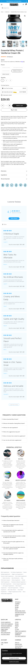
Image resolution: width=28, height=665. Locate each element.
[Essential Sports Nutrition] (14, 4)
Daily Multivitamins (16, 578)
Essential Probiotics (5, 627)
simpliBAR (17, 603)
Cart (2, 644)
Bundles (17, 607)
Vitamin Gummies (6, 578)
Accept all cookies (14, 658)
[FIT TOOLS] (7, 495)
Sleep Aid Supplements (13, 587)
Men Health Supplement (20, 636)
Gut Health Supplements (6, 584)
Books (16, 627)
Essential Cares (18, 644)
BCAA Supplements (5, 572)
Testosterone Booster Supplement (18, 582)
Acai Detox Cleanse (5, 634)
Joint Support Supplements (8, 585)
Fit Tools (17, 629)
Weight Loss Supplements (17, 574)
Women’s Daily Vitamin (20, 610)
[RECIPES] (21, 453)
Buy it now (14, 110)
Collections (7, 11)
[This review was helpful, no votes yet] (20, 244)
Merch (16, 609)
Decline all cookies (14, 661)
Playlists (17, 625)
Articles (16, 622)
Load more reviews (14, 404)
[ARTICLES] (7, 453)
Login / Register (4, 642)
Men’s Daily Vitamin (12, 589)
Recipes (17, 624)
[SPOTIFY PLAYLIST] (21, 475)
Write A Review (14, 218)
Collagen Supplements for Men (14, 591)
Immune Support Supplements (19, 584)
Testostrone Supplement (6, 625)
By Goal (16, 605)
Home (2, 11)
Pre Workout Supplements (16, 572)
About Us (17, 642)
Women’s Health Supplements (7, 576)
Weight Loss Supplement (20, 631)
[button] (25, 4)
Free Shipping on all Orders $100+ (14, 1)
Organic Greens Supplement (4, 630)
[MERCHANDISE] (21, 495)
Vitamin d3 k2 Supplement (7, 624)
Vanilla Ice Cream (6, 67)
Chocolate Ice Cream (18, 67)
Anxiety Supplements (5, 622)
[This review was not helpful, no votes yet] (23, 244)
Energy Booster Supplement (18, 633)
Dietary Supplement (16, 580)
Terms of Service (18, 646)
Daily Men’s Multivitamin (20, 612)
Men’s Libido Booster (5, 632)
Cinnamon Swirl (5, 70)
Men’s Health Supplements (21, 576)
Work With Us (18, 647)
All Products (17, 602)
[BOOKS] (7, 475)
